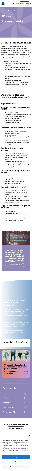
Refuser (16, 462)
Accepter (16, 457)
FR (13, 3)
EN (17, 3)
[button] (29, 435)
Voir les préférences (16, 467)
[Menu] (27, 3)
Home (5, 11)
